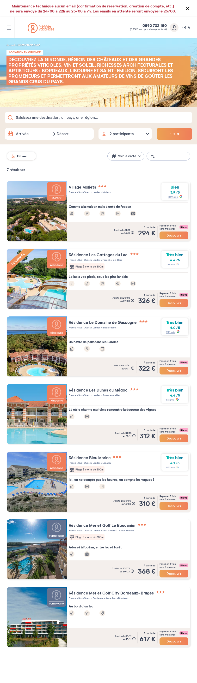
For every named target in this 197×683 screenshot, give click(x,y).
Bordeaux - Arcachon (104, 598)
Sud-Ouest (84, 192)
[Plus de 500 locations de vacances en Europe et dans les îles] (41, 28)
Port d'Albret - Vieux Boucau (118, 530)
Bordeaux (123, 598)
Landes (96, 192)
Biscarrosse (109, 327)
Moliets (106, 192)
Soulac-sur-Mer (111, 395)
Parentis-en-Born (112, 259)
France (72, 192)
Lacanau (106, 462)
